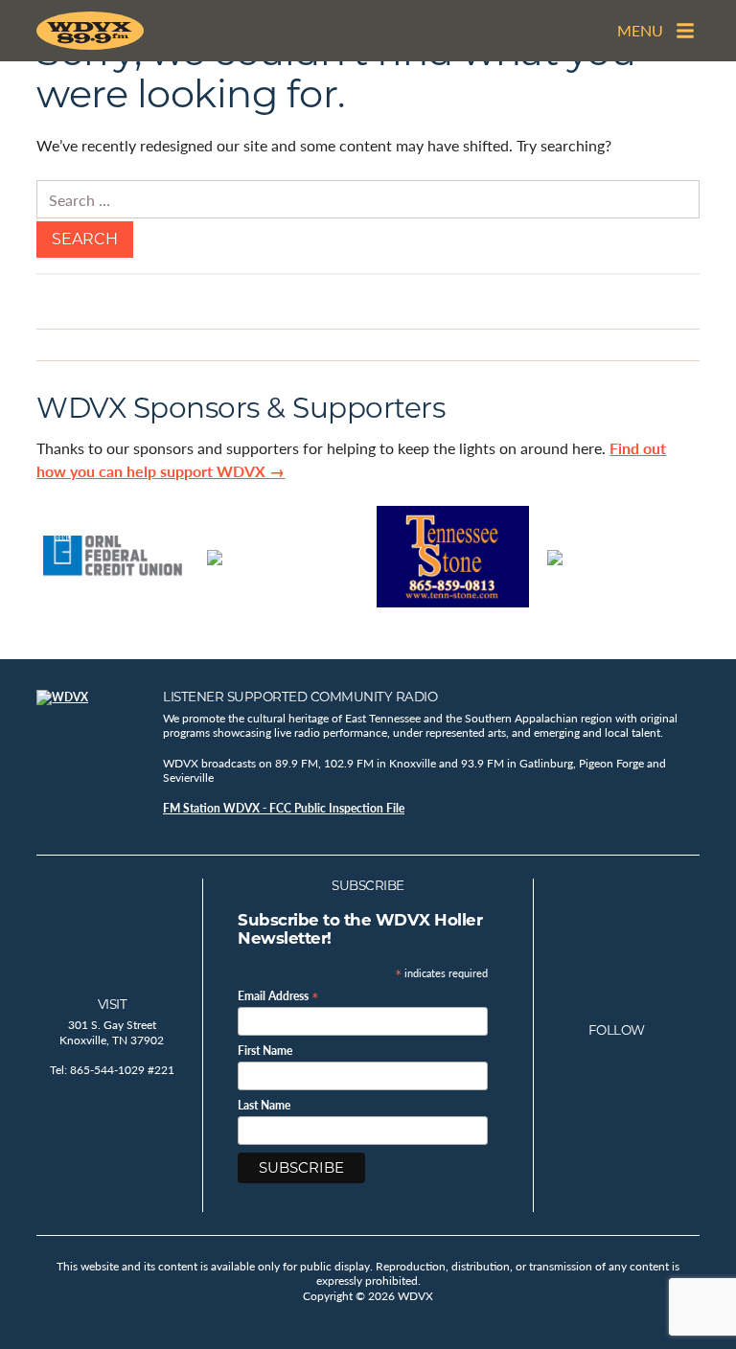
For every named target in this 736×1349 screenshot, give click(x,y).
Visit (112, 1004)
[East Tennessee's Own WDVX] (93, 30)
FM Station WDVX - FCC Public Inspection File (283, 808)
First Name (265, 1051)
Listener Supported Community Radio (300, 696)
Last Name (264, 1105)
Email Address (278, 995)
